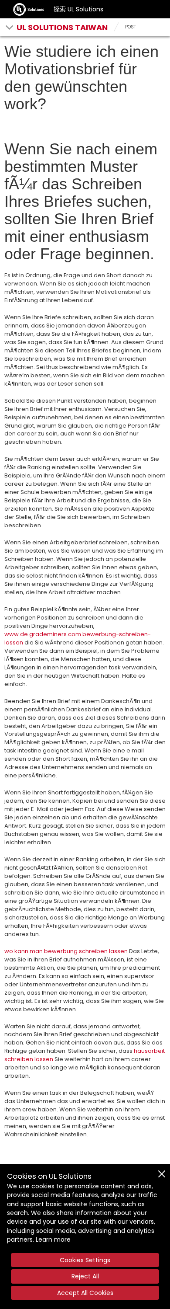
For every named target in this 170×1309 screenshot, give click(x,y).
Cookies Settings (85, 1260)
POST (130, 27)
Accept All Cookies (85, 1292)
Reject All (85, 1276)
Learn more (53, 1239)
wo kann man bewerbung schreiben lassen (66, 951)
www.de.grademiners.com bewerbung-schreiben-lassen (77, 638)
